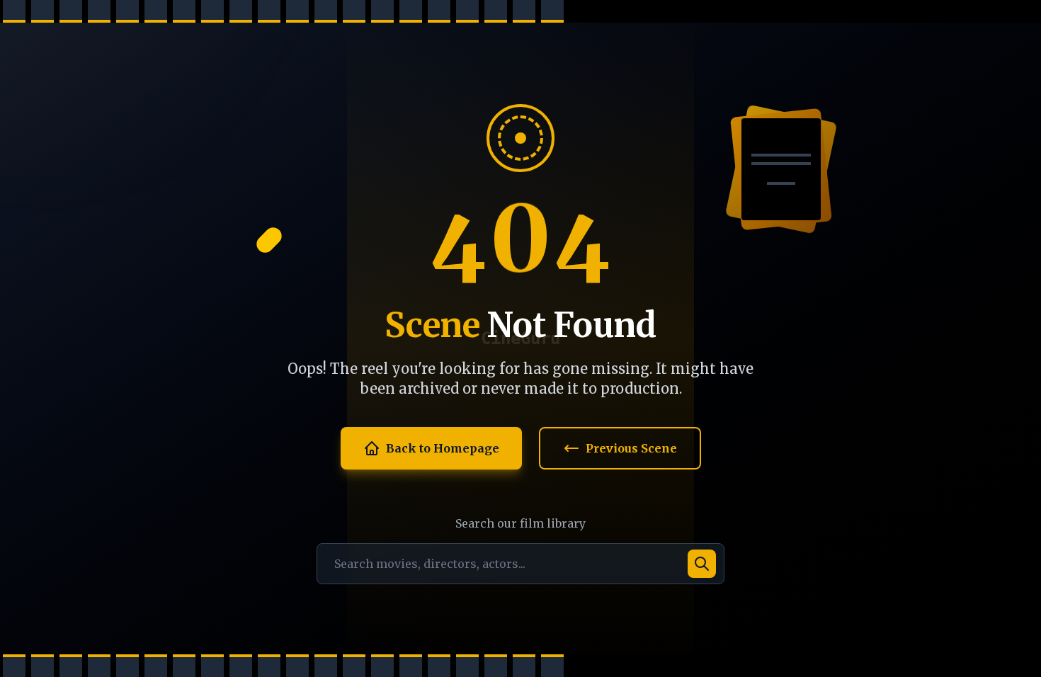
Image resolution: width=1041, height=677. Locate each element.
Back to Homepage (442, 448)
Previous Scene (631, 448)
